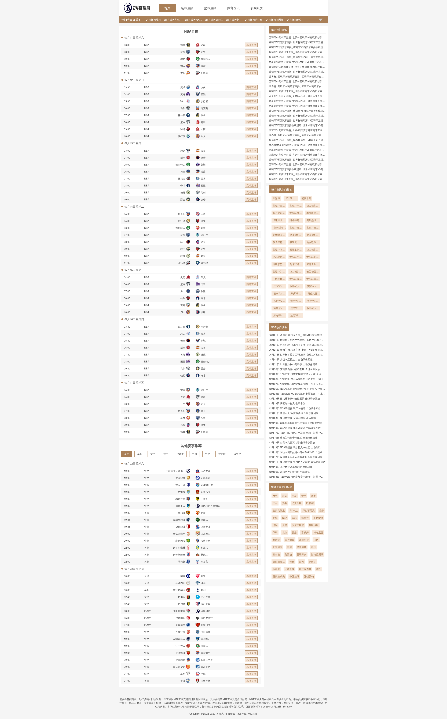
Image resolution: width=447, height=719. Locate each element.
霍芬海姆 (289, 539)
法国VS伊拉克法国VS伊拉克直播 (278, 286)
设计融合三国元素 (279, 257)
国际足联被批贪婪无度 (296, 250)
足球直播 (187, 8)
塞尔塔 (276, 554)
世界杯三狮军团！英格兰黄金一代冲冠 (279, 206)
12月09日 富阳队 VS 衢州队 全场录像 (289, 471)
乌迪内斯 (301, 547)
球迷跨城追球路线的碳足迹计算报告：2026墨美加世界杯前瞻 (279, 220)
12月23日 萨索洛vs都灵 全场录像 (287, 403)
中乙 (313, 547)
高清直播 (251, 45)
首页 (167, 8)
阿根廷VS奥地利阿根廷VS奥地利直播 (296, 286)
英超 (139, 454)
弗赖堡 (276, 539)
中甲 (207, 454)
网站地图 (253, 713)
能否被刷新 (279, 213)
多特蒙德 (318, 517)
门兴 (275, 525)
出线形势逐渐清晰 (279, 264)
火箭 (284, 525)
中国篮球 (294, 576)
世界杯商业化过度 (279, 250)
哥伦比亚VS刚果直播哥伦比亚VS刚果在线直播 (312, 294)
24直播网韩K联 (193, 19)
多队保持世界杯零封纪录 (279, 242)
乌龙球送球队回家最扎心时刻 (296, 264)
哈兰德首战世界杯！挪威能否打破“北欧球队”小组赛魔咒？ (312, 272)
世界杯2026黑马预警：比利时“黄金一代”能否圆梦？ (279, 279)
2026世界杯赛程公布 (296, 235)
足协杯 (312, 561)
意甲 (152, 454)
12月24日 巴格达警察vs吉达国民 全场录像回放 (294, 398)
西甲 (275, 495)
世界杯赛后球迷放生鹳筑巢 (312, 279)
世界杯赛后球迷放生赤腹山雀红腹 (312, 228)
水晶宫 (305, 517)
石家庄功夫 (279, 576)
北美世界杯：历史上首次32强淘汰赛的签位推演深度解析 (279, 228)
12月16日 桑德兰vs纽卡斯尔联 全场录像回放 (293, 437)
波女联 (222, 454)
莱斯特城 (313, 525)
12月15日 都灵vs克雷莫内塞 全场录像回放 (292, 442)
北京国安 (277, 547)
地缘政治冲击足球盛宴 (312, 242)
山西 (316, 539)
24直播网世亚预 (253, 19)
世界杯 (276, 198)
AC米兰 (294, 510)
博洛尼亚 (318, 532)
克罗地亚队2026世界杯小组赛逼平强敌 (279, 235)
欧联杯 (310, 503)
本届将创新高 (312, 213)
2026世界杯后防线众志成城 (312, 235)
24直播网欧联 (294, 19)
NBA (146, 45)
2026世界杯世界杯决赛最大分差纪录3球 (312, 206)
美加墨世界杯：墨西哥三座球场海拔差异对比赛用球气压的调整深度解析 (312, 220)
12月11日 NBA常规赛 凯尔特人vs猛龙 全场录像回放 (297, 462)
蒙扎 (318, 569)
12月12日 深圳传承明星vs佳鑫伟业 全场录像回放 (295, 457)
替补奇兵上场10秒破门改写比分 (312, 264)
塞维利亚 (304, 539)
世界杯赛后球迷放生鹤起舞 (296, 279)
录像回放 (256, 8)
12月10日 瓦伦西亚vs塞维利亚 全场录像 (291, 467)
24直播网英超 (153, 19)
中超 (194, 454)
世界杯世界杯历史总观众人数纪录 (296, 213)
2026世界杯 (290, 198)
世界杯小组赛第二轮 (296, 257)
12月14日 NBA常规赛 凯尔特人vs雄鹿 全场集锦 (295, 447)
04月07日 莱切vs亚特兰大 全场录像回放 (291, 359)
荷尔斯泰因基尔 (279, 562)
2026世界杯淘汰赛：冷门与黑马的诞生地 (296, 272)
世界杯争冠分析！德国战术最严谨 (296, 206)
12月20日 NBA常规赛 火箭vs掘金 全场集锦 (292, 418)
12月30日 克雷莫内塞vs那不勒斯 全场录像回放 (294, 369)
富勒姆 (305, 532)
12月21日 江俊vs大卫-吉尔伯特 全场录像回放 (293, 413)
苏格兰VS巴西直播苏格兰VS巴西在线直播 (279, 301)
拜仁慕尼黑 (308, 510)
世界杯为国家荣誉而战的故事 (279, 272)
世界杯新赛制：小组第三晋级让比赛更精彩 (312, 257)
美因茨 (288, 554)
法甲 (165, 454)
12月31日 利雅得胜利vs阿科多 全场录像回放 (293, 364)
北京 (284, 532)
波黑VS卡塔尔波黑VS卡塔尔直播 (295, 316)
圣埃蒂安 (301, 554)
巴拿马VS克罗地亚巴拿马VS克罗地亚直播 (279, 294)
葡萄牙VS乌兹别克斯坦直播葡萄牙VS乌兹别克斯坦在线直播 (279, 308)
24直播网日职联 (214, 19)
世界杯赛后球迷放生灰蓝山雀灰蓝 (296, 228)
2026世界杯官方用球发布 (312, 250)
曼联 (321, 510)
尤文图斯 (297, 503)
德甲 (313, 495)
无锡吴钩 (309, 576)
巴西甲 (180, 454)
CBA (275, 532)
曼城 (275, 517)
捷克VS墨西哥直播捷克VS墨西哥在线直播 (296, 301)
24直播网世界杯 (173, 19)
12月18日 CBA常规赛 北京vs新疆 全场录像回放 (295, 427)
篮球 (294, 517)
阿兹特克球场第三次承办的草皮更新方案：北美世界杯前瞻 (296, 220)
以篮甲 (237, 454)
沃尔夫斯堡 (298, 525)
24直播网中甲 (233, 19)
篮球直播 (210, 8)
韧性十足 (306, 198)
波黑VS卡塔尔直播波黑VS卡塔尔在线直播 (296, 308)
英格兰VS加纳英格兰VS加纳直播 (312, 286)
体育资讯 (233, 8)
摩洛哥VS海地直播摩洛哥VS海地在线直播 (279, 316)
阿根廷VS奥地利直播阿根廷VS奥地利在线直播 (312, 308)
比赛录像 (289, 569)
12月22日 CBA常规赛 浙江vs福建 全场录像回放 (295, 408)
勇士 (294, 532)
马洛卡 (276, 569)
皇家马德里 (279, 510)
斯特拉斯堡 (317, 554)
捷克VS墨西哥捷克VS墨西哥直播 (312, 301)
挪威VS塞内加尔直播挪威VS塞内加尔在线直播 (296, 294)
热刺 (284, 503)
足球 (284, 495)
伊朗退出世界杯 (296, 242)
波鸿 (301, 561)
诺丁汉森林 (305, 569)
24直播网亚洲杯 (274, 19)
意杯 (292, 561)
